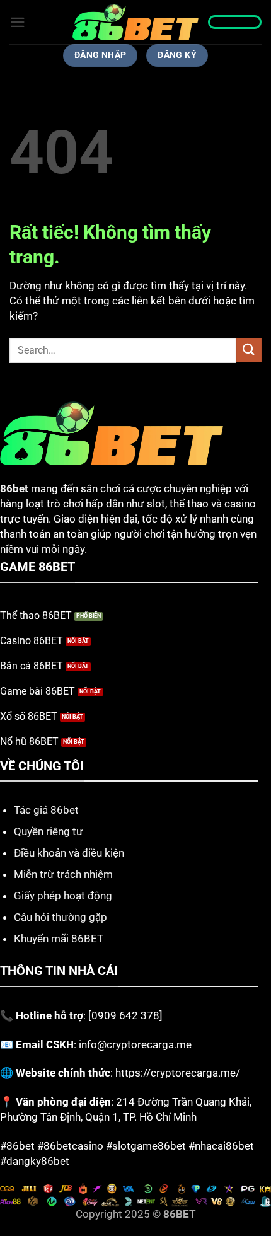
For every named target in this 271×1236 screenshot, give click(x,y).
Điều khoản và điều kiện (69, 852)
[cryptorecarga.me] (135, 22)
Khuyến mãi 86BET (58, 938)
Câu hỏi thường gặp (60, 917)
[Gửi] (249, 350)
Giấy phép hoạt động (63, 895)
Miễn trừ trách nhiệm (63, 874)
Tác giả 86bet (46, 810)
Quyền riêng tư (48, 831)
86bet (14, 488)
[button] (17, 22)
